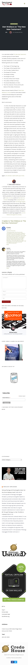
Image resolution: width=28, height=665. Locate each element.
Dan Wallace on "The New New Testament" (14, 28)
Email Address (6, 397)
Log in (3, 609)
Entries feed (5, 612)
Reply (8, 244)
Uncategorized (14, 23)
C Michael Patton (14, 184)
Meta (3, 606)
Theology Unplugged (10, 486)
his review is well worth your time (15, 175)
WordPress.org (5, 616)
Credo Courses (9, 198)
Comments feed (6, 614)
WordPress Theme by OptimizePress (14, 657)
